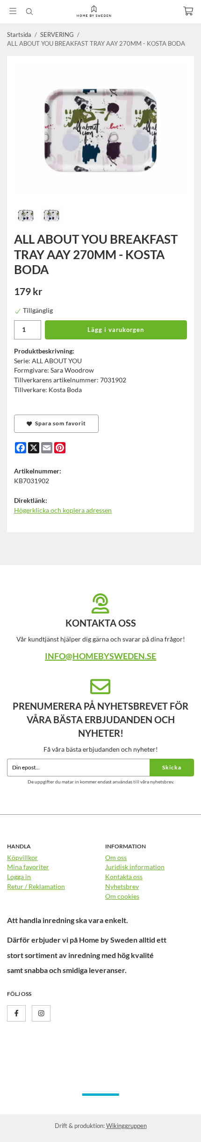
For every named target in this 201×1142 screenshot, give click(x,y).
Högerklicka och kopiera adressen (63, 510)
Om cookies (122, 896)
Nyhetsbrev (122, 886)
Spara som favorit (59, 423)
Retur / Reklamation (36, 886)
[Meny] (13, 11)
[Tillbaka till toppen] (174, 1122)
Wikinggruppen (126, 1125)
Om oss (116, 857)
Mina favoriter (28, 867)
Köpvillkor (22, 857)
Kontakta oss (124, 877)
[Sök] (29, 11)
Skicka (171, 767)
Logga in (19, 877)
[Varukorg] (188, 11)
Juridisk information (135, 867)
